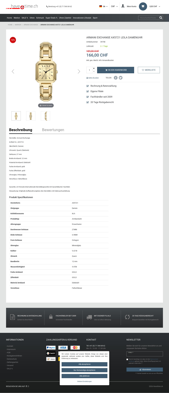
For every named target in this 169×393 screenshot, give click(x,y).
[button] (116, 78)
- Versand (9, 365)
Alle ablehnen (84, 376)
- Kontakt (9, 346)
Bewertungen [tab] (53, 130)
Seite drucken (93, 78)
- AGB (8, 353)
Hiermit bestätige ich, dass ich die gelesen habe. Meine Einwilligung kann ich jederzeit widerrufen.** (145, 361)
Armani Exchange (31, 25)
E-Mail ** (130, 352)
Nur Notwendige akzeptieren (84, 370)
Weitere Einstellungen (84, 381)
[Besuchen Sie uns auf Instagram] (28, 386)
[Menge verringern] (93, 71)
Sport (95, 18)
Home (9, 18)
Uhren (32, 18)
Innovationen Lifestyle (82, 18)
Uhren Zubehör (65, 18)
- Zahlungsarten (12, 362)
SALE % (25, 18)
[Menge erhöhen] (93, 68)
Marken (17, 18)
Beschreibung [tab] (20, 130)
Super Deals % (51, 18)
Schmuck (40, 18)
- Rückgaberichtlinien (14, 356)
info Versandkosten (106, 60)
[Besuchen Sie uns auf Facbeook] (26, 386)
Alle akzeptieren (85, 364)
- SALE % (9, 369)
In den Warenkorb (117, 70)
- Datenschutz (11, 359)
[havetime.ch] (22, 7)
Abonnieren (146, 369)
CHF (113, 6)
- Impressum (11, 349)
